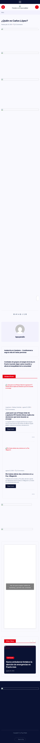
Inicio (2, 12)
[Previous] (31, 641)
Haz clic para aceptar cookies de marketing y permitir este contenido (20, 586)
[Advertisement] (20, 70)
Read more (10, 429)
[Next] (34, 641)
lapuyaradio (20, 337)
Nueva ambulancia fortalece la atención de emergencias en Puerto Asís (19, 664)
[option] (20, 660)
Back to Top (21, 739)
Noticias (3, 24)
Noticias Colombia (16, 407)
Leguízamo (8, 407)
